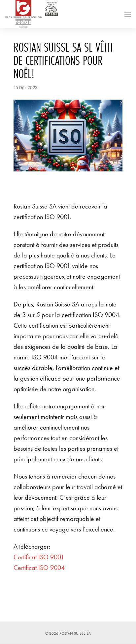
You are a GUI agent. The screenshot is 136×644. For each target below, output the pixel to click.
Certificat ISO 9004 (39, 567)
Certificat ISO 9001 (39, 557)
